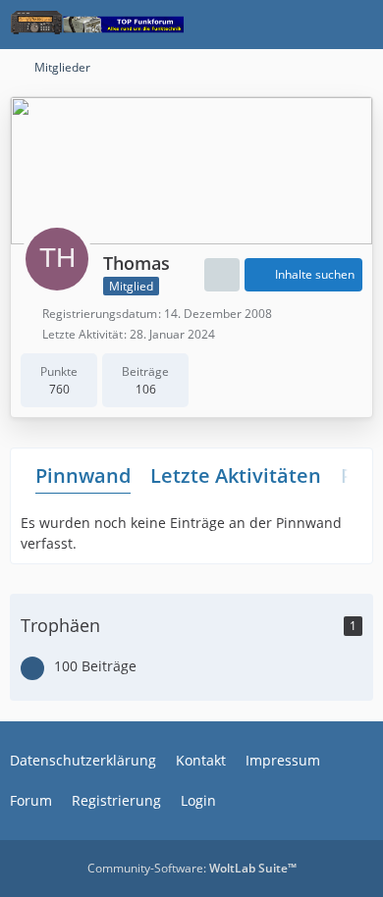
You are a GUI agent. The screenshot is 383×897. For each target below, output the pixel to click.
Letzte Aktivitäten (235, 475)
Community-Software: (192, 868)
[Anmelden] (308, 24)
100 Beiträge (95, 666)
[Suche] (259, 24)
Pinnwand (83, 475)
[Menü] (357, 24)
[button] (222, 274)
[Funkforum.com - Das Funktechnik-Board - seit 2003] (97, 24)
